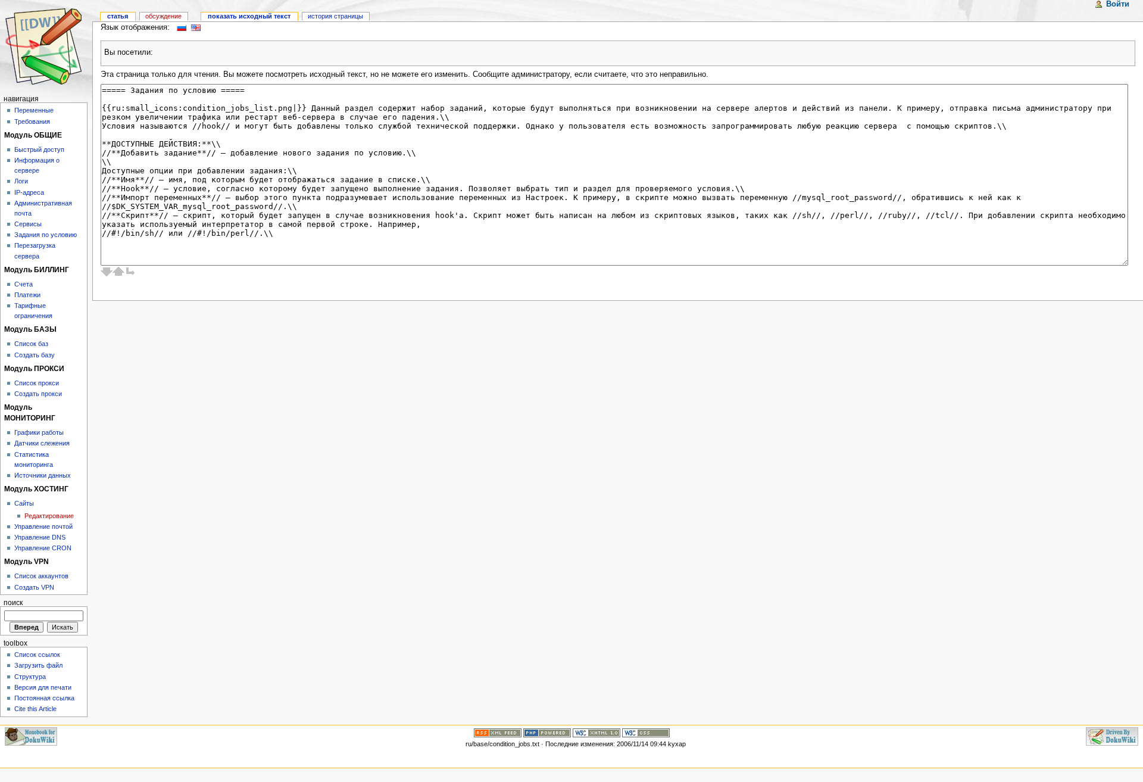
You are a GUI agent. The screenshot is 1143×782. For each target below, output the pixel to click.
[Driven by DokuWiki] (1112, 735)
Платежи (27, 294)
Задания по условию (45, 234)
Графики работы (39, 432)
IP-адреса (29, 192)
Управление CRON (42, 548)
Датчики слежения (42, 443)
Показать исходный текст (249, 16)
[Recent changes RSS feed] (497, 732)
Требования (32, 121)
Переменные (34, 110)
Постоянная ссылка (44, 698)
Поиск (13, 602)
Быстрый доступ (39, 149)
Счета (23, 284)
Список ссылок (37, 654)
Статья (117, 16)
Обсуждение (163, 16)
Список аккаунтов (41, 576)
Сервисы (28, 224)
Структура (30, 676)
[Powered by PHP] (547, 732)
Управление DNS (39, 537)
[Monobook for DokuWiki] (31, 735)
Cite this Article (35, 708)
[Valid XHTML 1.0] (596, 732)
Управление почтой (43, 526)
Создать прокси (38, 393)
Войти (1117, 4)
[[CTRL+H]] (46, 46)
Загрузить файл (38, 665)
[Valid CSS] (646, 732)
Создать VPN (34, 587)
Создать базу (34, 355)
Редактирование (49, 515)
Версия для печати (42, 687)
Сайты (24, 503)
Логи (21, 181)
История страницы (335, 16)
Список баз (31, 343)
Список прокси (36, 383)
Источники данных (42, 475)
